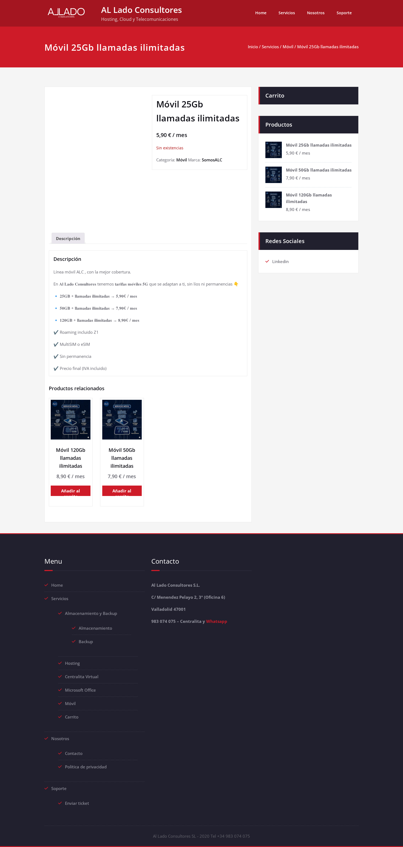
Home (260, 12)
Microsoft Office (80, 690)
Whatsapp (216, 621)
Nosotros (316, 12)
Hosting (72, 663)
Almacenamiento (95, 628)
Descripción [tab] (68, 238)
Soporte (344, 12)
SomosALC (212, 159)
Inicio (253, 46)
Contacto (74, 753)
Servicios (287, 12)
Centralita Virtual (81, 676)
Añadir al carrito (70, 492)
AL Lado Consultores (141, 9)
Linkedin (280, 261)
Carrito (71, 717)
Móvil (288, 46)
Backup (86, 641)
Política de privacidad (86, 766)
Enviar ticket (77, 803)
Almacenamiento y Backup (91, 613)
